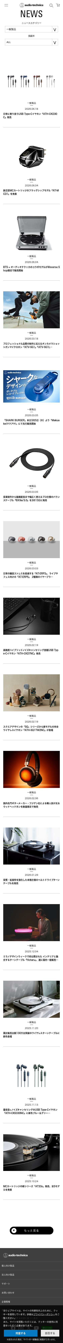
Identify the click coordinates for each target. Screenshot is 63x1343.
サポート (6, 1284)
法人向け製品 (8, 1275)
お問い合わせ (8, 1293)
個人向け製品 (8, 1266)
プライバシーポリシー (44, 1314)
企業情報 (6, 1302)
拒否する (50, 1333)
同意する (21, 1333)
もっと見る (31, 1230)
